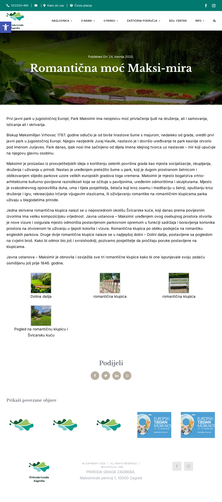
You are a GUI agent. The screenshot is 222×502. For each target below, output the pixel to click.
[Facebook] (176, 466)
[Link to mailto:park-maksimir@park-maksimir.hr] (35, 5)
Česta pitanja (83, 5)
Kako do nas (55, 5)
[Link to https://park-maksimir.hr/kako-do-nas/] (44, 5)
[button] (5, 27)
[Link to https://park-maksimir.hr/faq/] (71, 5)
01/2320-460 (19, 5)
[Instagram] (188, 466)
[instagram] (213, 5)
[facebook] (206, 5)
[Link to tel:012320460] (8, 5)
